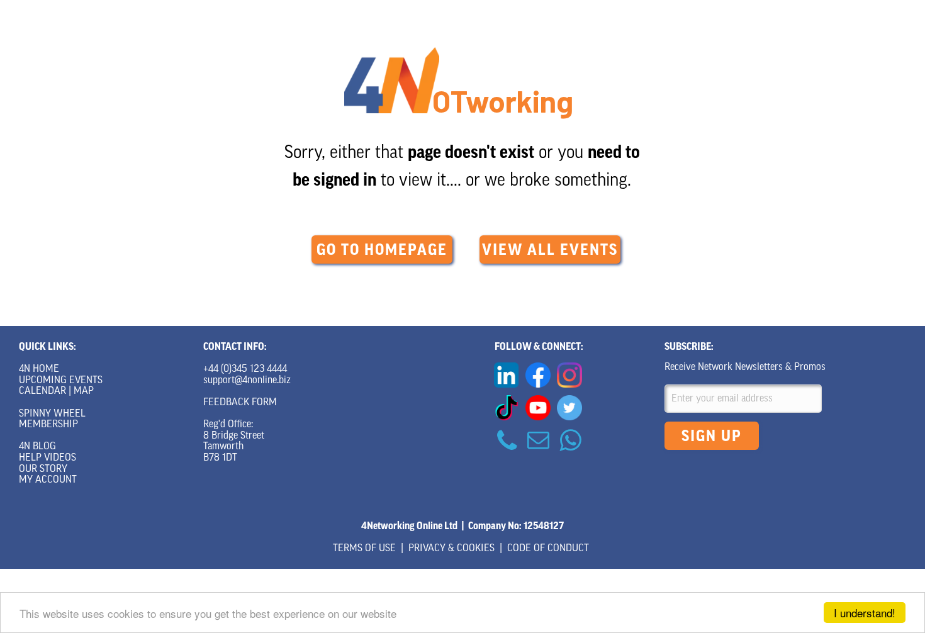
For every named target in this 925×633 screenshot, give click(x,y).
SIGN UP (711, 436)
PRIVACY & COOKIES (451, 549)
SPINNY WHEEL (52, 414)
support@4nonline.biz (247, 381)
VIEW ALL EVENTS (550, 249)
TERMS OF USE (364, 549)
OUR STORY (43, 469)
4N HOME (39, 369)
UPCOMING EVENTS (61, 381)
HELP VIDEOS (47, 458)
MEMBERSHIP (48, 425)
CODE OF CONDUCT (548, 549)
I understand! (864, 612)
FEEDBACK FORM (240, 403)
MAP (84, 391)
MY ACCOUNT (48, 480)
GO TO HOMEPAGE (382, 249)
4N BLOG (37, 447)
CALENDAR (42, 391)
